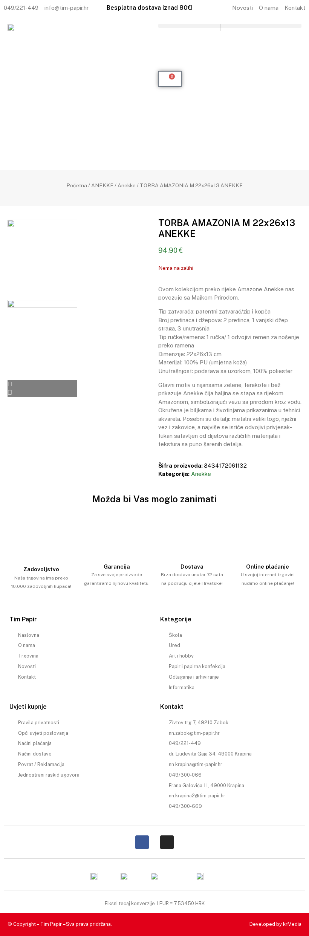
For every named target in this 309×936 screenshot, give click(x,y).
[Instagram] (167, 842)
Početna (76, 185)
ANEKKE (102, 185)
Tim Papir (51, 924)
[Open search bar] (230, 39)
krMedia (292, 924)
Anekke (127, 185)
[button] (229, 26)
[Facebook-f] (142, 842)
